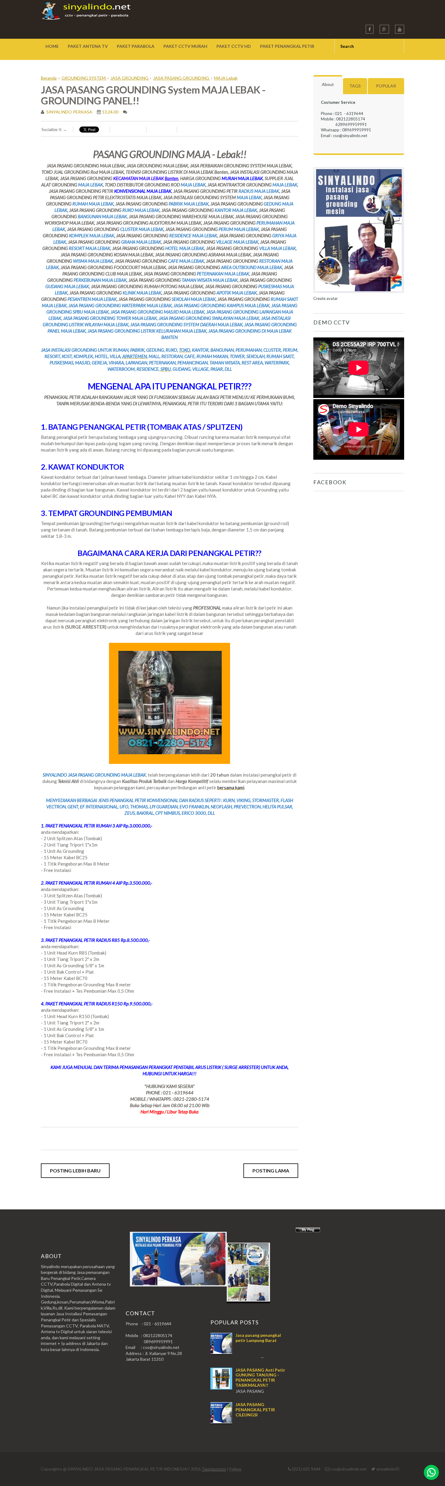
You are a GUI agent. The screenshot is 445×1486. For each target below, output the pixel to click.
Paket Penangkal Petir (287, 46)
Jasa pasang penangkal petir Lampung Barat (258, 1338)
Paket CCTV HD (233, 46)
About (328, 84)
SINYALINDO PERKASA (68, 111)
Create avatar (325, 298)
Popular (386, 85)
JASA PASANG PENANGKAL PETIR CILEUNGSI (255, 1409)
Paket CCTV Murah (185, 46)
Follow (235, 1468)
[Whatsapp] (431, 1472)
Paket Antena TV (88, 46)
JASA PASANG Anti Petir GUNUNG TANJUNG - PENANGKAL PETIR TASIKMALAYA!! (260, 1377)
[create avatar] (358, 293)
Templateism (214, 1468)
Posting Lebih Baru (75, 1170)
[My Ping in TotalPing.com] (308, 1230)
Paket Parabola (135, 46)
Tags (355, 85)
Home (52, 46)
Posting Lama (270, 1170)
